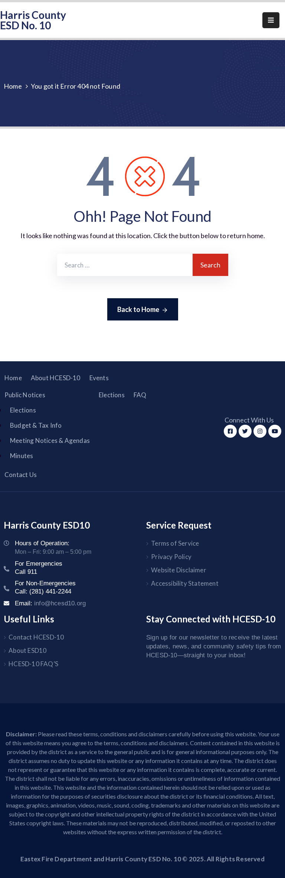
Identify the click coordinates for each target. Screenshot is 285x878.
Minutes (21, 456)
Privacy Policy (171, 556)
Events (99, 378)
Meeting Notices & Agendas (50, 440)
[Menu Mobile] (270, 20)
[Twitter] (245, 431)
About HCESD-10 (56, 378)
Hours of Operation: (42, 543)
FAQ (140, 395)
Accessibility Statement (185, 583)
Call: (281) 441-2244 (43, 591)
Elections (23, 410)
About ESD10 (27, 650)
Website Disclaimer (178, 570)
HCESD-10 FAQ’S (33, 664)
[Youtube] (274, 431)
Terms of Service (175, 543)
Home (13, 86)
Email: (50, 603)
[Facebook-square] (230, 431)
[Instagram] (259, 431)
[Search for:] (125, 265)
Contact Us (20, 475)
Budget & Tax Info (36, 425)
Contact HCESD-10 (36, 637)
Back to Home (138, 309)
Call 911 (26, 571)
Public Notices (24, 395)
